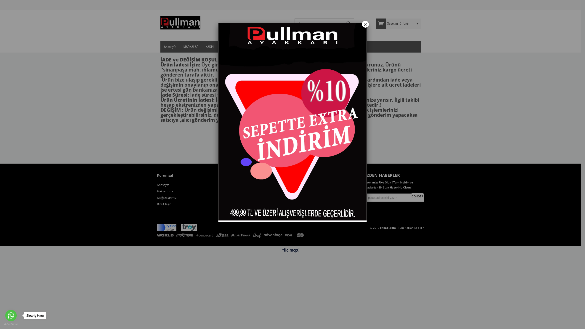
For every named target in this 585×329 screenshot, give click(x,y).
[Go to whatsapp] (11, 315)
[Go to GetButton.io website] (11, 324)
